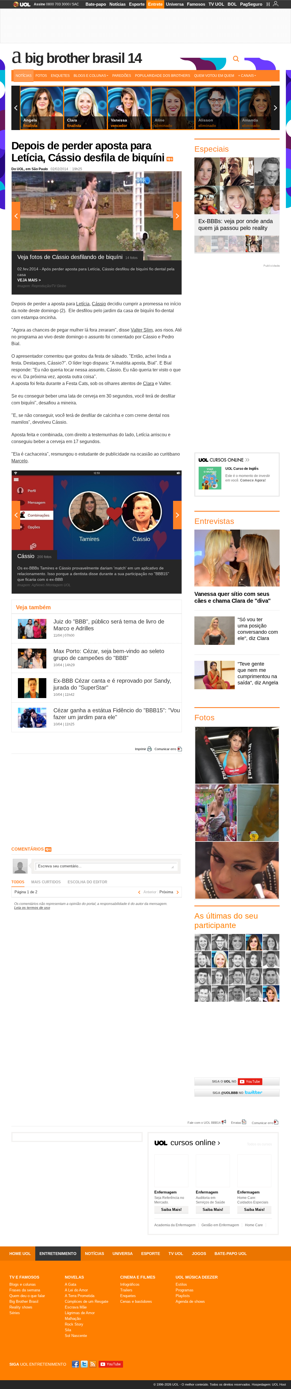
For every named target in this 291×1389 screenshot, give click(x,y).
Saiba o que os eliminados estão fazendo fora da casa (237, 755)
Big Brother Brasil (23, 1301)
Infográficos (130, 1284)
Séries (14, 1313)
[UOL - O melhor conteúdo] (20, 6)
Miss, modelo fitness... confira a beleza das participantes (237, 870)
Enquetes (60, 76)
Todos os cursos (259, 1144)
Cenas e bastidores (136, 1301)
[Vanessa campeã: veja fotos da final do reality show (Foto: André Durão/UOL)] (202, 251)
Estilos (181, 1284)
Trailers (126, 1290)
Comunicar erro (165, 749)
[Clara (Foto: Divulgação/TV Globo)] (220, 959)
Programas (185, 1290)
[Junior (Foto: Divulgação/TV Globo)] (203, 976)
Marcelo (19, 460)
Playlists (183, 1296)
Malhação (73, 1318)
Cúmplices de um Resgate (86, 1301)
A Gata (70, 1284)
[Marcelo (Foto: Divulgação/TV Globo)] (237, 976)
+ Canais (246, 76)
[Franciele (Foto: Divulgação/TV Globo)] (254, 959)
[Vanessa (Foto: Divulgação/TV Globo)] (271, 993)
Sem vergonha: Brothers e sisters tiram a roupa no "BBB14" (258, 812)
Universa (175, 4)
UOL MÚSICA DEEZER (197, 1277)
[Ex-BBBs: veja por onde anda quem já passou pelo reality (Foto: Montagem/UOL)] (254, 251)
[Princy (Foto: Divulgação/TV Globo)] (254, 976)
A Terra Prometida (79, 1296)
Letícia (83, 303)
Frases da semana (24, 1290)
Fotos (41, 76)
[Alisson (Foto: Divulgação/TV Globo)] (220, 942)
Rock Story (74, 1324)
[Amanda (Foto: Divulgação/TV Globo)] (237, 942)
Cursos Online (227, 460)
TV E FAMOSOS (24, 1277)
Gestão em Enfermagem (220, 1225)
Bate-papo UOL (231, 1253)
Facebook (76, 1364)
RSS (93, 1364)
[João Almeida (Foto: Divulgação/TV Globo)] (271, 959)
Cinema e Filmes (137, 1277)
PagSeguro (251, 4)
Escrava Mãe (76, 1307)
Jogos (199, 1253)
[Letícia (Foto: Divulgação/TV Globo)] (220, 976)
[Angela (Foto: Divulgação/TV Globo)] (254, 942)
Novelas (74, 1277)
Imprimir (140, 749)
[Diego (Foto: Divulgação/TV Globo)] (237, 959)
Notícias (117, 4)
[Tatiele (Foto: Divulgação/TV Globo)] (220, 993)
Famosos (196, 4)
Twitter (84, 1364)
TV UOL (216, 4)
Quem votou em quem (214, 76)
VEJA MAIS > (29, 280)
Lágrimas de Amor (80, 1313)
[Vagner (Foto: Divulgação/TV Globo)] (237, 993)
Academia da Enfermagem (175, 1225)
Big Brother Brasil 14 (83, 58)
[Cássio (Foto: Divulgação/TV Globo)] (203, 959)
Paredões (121, 76)
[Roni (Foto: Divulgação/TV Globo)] (203, 993)
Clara (148, 383)
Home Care (254, 1225)
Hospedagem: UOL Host (269, 1384)
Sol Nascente (76, 1336)
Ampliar (163, 178)
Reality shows (20, 1307)
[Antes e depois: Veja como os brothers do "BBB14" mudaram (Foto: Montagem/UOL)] (271, 251)
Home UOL (20, 1253)
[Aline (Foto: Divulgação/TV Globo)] (203, 942)
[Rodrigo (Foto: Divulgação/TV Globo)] (271, 976)
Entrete (155, 4)
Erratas (236, 1122)
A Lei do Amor (76, 1290)
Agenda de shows (190, 1301)
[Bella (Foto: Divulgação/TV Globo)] (271, 942)
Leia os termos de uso (32, 908)
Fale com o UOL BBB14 (204, 1122)
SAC (75, 4)
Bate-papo (96, 4)
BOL (232, 4)
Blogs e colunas (22, 1284)
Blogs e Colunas (90, 76)
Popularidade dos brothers (162, 76)
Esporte (137, 4)
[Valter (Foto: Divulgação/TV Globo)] (254, 993)
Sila (68, 1330)
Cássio (99, 303)
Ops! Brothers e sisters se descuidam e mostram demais (215, 812)
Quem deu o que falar (27, 1296)
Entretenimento (58, 1253)
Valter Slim (142, 330)
